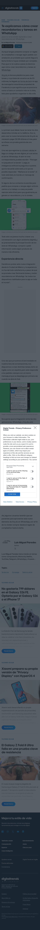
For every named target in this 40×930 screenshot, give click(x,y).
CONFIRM (12, 494)
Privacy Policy (32, 502)
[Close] (36, 428)
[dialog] (20, 465)
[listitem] (20, 466)
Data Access (20, 502)
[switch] (31, 471)
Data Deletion (7, 502)
